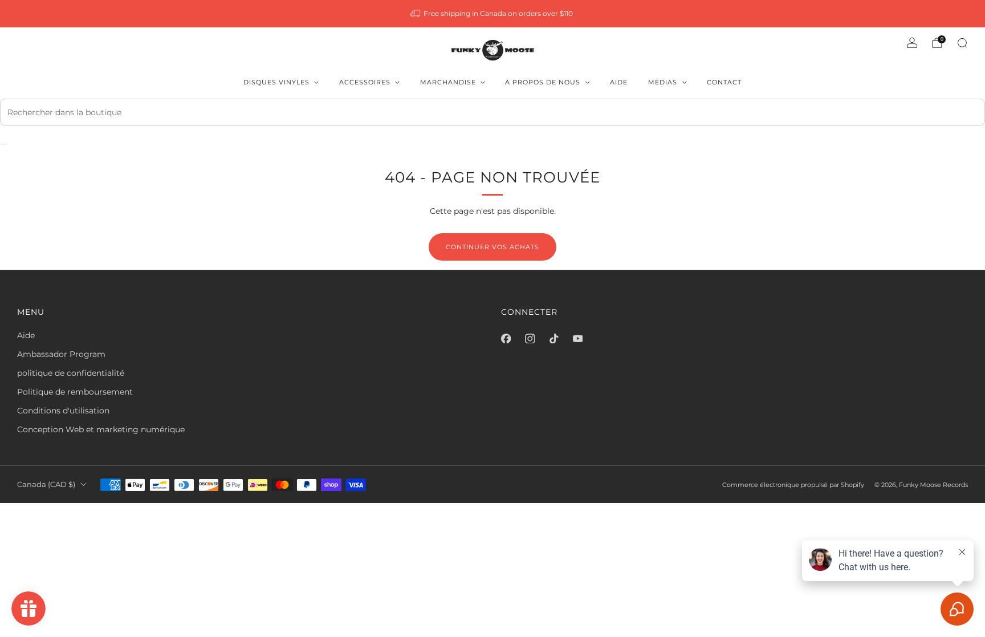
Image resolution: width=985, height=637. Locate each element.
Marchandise (448, 82)
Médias (662, 82)
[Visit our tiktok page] (553, 339)
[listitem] (493, 13)
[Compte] (912, 42)
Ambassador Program (61, 354)
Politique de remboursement (75, 392)
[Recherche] (962, 42)
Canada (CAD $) (46, 484)
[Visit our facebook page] (506, 339)
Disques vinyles (276, 82)
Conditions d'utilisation (63, 410)
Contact (724, 82)
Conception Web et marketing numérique (101, 429)
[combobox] (492, 112)
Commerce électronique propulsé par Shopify (793, 485)
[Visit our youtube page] (577, 339)
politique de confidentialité (70, 373)
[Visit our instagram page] (530, 339)
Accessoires (364, 82)
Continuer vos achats (492, 247)
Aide (619, 82)
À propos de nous (542, 82)
